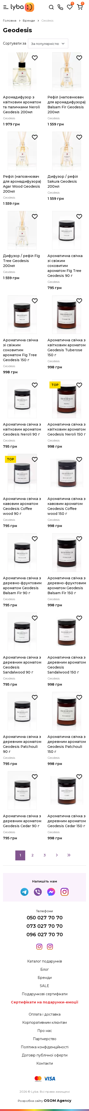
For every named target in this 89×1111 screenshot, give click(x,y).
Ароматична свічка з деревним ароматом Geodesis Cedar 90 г (22, 821)
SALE (44, 986)
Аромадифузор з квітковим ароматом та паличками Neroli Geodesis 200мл (22, 104)
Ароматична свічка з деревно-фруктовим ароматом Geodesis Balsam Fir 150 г (66, 585)
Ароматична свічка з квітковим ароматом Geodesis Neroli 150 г (66, 429)
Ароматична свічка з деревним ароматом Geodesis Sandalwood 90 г (22, 664)
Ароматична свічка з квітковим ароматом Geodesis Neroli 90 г (22, 429)
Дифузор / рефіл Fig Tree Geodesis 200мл (21, 261)
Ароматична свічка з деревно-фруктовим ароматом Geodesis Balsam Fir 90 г (22, 585)
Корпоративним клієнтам (44, 1022)
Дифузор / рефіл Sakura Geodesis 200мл (62, 181)
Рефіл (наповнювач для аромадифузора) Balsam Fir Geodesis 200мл (66, 104)
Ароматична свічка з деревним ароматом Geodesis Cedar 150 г (66, 821)
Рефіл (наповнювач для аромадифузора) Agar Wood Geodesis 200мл (22, 184)
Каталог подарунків (44, 961)
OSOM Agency (57, 1100)
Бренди (29, 20)
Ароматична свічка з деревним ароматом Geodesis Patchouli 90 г (22, 744)
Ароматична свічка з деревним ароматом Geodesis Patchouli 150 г (66, 744)
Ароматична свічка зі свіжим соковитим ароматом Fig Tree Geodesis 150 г (20, 350)
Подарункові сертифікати (44, 994)
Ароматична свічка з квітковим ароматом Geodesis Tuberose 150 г (66, 347)
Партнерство (44, 1039)
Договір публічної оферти (44, 1055)
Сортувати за (14, 43)
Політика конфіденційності (44, 1047)
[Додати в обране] (34, 58)
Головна (9, 20)
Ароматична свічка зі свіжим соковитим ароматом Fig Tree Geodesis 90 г (65, 266)
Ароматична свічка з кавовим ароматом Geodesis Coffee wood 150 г (66, 506)
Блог (44, 969)
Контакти (44, 1063)
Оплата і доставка (45, 1014)
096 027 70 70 (44, 934)
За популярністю (45, 44)
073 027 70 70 (44, 926)
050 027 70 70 (45, 917)
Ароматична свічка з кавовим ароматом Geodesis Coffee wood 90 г (22, 506)
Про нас (44, 1030)
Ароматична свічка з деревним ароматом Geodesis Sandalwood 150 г (66, 664)
